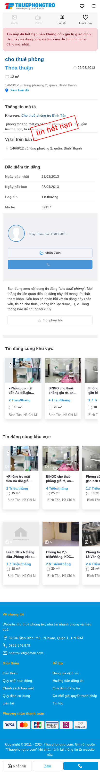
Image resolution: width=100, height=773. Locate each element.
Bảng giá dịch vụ (65, 673)
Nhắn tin (19, 766)
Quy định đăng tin (66, 688)
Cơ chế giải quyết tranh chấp (75, 696)
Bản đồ (62, 23)
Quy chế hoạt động (17, 681)
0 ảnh (14, 23)
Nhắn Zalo (53, 253)
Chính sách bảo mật (18, 688)
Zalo (47, 766)
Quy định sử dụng (16, 696)
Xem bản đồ (19, 90)
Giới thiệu (10, 673)
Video (38, 23)
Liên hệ (8, 703)
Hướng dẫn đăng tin (68, 681)
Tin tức (58, 703)
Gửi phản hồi (53, 320)
